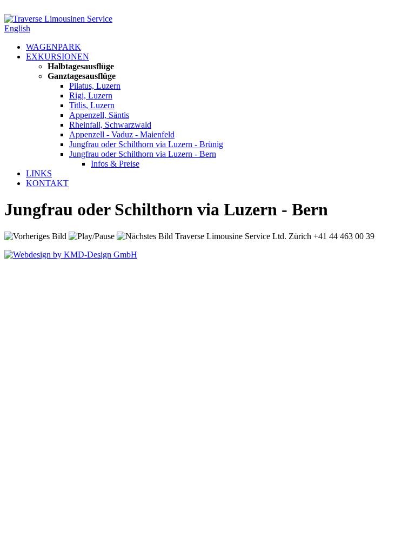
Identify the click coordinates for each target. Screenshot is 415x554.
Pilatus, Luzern (95, 85)
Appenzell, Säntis (99, 115)
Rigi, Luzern (90, 95)
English (17, 28)
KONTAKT (47, 183)
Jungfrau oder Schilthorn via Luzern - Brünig (146, 144)
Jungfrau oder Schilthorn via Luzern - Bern (142, 154)
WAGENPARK (53, 46)
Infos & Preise (115, 163)
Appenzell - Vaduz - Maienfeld (122, 134)
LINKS (39, 173)
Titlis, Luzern (92, 105)
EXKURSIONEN (57, 56)
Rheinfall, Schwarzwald (110, 124)
